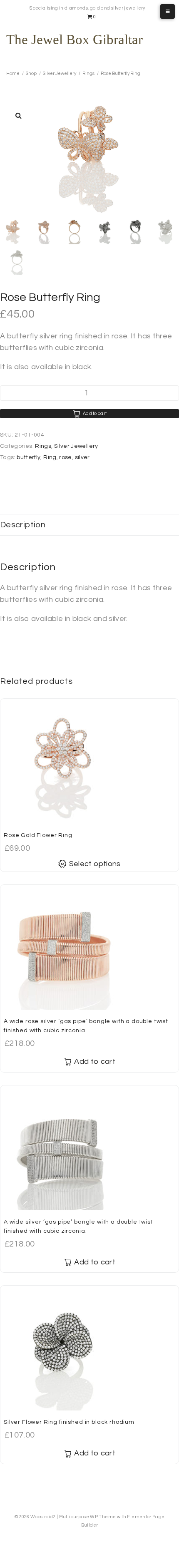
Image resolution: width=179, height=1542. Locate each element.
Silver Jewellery (59, 73)
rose (65, 457)
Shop (31, 73)
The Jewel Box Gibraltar (74, 39)
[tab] (89, 524)
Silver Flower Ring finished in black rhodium (69, 1422)
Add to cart (95, 413)
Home (13, 73)
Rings (88, 73)
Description (22, 525)
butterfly (28, 457)
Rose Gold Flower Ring (38, 835)
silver (82, 457)
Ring (49, 457)
